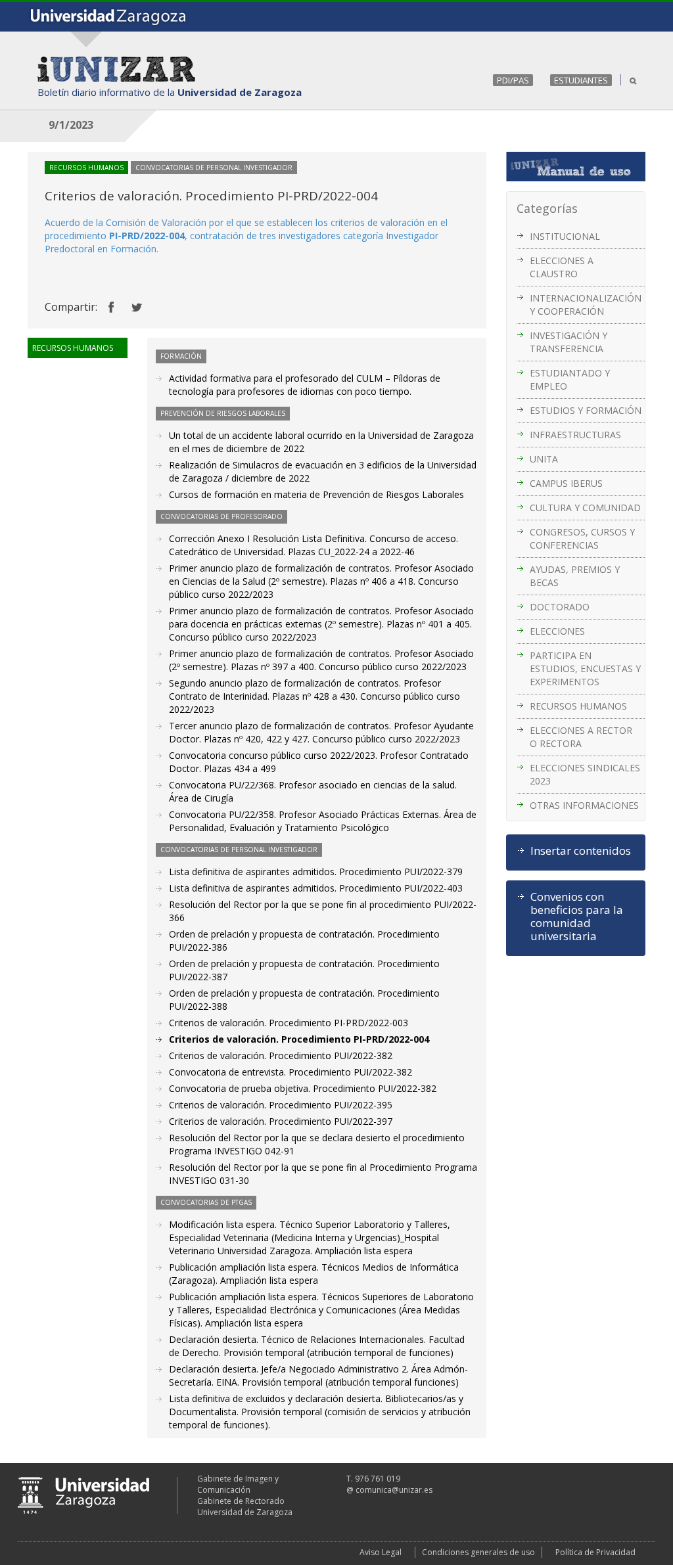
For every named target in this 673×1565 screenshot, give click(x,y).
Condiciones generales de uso (478, 1552)
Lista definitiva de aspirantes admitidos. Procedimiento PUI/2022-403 (316, 888)
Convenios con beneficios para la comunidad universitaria (576, 916)
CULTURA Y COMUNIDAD (585, 507)
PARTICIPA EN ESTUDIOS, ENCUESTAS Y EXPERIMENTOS (585, 668)
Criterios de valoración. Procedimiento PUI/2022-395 (280, 1105)
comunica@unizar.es (394, 1489)
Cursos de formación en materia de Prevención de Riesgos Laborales (316, 494)
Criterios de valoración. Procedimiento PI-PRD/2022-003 (288, 1022)
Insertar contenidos (580, 850)
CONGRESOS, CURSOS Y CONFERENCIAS (582, 538)
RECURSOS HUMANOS (578, 706)
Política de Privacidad (595, 1552)
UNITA (544, 459)
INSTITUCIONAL (565, 236)
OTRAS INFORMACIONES (584, 805)
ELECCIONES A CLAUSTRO (561, 267)
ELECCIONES (557, 631)
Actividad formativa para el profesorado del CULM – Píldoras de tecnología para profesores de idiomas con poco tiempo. (304, 384)
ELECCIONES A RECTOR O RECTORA (581, 737)
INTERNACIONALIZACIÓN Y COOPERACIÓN (585, 304)
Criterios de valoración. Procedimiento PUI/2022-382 (280, 1055)
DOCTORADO (560, 607)
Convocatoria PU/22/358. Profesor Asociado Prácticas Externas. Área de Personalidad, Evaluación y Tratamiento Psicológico (322, 821)
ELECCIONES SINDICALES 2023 (585, 774)
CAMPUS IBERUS (566, 483)
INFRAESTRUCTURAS (575, 434)
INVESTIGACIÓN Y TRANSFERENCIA (568, 342)
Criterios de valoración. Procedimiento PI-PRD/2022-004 (299, 1039)
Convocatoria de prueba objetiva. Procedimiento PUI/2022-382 (302, 1088)
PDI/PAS (513, 80)
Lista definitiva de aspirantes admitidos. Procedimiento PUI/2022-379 (316, 871)
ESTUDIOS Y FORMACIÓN (585, 410)
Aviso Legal (381, 1552)
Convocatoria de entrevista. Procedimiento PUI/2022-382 (290, 1072)
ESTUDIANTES (581, 80)
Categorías (547, 208)
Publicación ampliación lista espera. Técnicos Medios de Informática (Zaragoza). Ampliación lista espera (314, 1273)
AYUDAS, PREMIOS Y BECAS (575, 576)
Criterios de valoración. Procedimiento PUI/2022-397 (280, 1121)
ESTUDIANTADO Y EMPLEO (570, 379)
